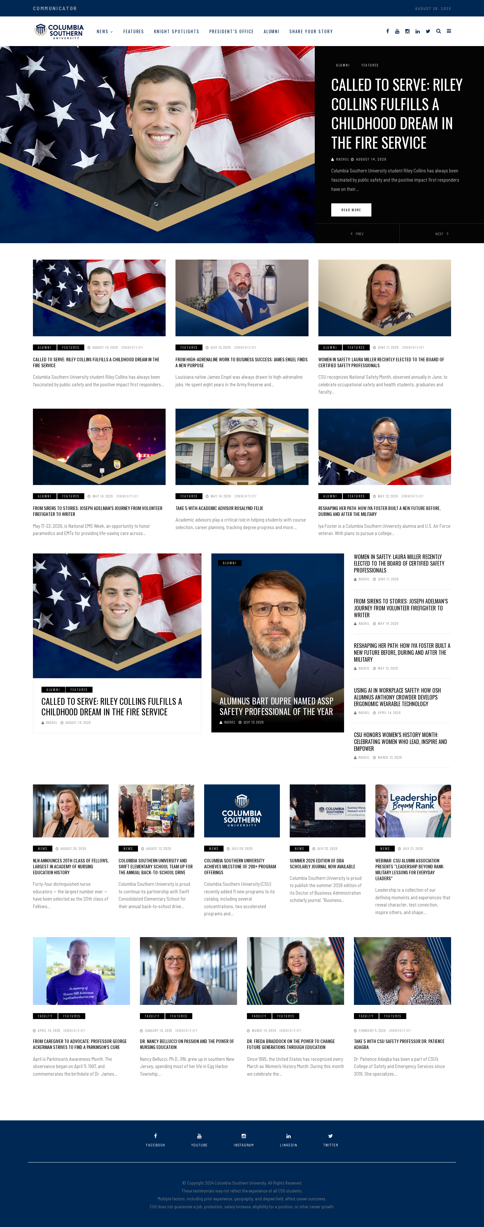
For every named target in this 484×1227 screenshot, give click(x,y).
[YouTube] (397, 31)
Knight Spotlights (176, 31)
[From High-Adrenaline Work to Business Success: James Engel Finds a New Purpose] (241, 298)
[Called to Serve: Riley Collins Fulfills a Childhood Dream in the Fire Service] (99, 298)
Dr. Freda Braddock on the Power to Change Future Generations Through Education (291, 1043)
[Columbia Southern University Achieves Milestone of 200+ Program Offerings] (242, 810)
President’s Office (231, 31)
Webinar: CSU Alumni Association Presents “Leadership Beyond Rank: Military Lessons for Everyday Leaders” (409, 869)
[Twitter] (428, 31)
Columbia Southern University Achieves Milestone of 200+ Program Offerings (240, 866)
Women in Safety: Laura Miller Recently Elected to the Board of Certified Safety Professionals (381, 362)
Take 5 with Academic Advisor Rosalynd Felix (219, 507)
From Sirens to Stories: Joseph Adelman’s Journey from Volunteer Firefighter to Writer (97, 510)
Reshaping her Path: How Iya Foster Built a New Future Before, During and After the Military (379, 510)
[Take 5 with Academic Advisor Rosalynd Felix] (241, 447)
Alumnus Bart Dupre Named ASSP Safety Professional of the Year (277, 706)
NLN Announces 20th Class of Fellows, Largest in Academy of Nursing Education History (71, 866)
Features (134, 31)
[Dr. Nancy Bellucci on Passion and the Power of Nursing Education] (188, 971)
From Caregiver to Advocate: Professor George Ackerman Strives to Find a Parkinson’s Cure (80, 1043)
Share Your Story (311, 31)
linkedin (288, 1145)
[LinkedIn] (418, 31)
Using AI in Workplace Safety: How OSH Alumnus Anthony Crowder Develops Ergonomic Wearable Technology (397, 697)
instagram (244, 1145)
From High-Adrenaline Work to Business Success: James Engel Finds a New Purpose (241, 362)
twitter (330, 1145)
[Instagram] (407, 31)
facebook (155, 1145)
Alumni (272, 31)
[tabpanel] (242, 144)
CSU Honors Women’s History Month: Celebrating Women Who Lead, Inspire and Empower (400, 742)
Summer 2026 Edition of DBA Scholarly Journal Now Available (322, 863)
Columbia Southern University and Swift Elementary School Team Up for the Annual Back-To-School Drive (156, 866)
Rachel (342, 159)
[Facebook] (387, 31)
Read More (351, 209)
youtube (199, 1145)
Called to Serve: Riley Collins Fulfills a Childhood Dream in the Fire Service (397, 113)
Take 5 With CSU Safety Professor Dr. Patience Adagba (399, 1043)
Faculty (45, 1015)
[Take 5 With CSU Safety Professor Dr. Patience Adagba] (402, 971)
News (103, 31)
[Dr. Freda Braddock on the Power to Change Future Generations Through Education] (295, 971)
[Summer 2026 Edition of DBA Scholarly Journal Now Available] (327, 810)
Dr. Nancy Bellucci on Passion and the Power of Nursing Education (187, 1043)
